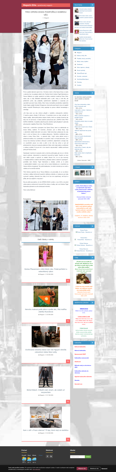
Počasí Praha (83, 230)
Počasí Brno (84, 237)
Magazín (46, 18)
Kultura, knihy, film (82, 55)
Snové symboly (81, 70)
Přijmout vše (82, 468)
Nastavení (104, 468)
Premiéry (79, 82)
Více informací (36, 469)
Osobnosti (79, 64)
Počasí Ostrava (84, 243)
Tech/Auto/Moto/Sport (83, 79)
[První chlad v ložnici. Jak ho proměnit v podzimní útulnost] (77, 172)
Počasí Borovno (84, 249)
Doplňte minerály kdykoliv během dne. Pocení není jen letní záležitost (85, 39)
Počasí (40, 455)
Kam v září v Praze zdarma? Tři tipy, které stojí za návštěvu (45, 430)
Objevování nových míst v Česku (83, 126)
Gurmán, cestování (82, 76)
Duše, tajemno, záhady (83, 67)
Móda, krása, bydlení (82, 61)
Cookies (79, 85)
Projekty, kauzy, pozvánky (84, 58)
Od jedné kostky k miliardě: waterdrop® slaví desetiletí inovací (85, 10)
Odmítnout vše (94, 468)
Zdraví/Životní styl (82, 73)
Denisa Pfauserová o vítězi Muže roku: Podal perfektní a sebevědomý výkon (86, 32)
